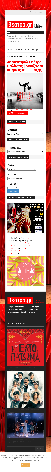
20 (15, 251)
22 (22, 251)
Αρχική (23, 36)
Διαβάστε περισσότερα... (18, 113)
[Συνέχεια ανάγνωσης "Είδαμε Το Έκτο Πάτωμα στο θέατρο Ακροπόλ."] (25, 347)
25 (8, 253)
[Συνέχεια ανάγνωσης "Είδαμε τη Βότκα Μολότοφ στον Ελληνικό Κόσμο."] (25, 389)
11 (8, 248)
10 (29, 246)
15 (22, 248)
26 (12, 253)
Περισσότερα (25, 469)
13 (15, 248)
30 (26, 253)
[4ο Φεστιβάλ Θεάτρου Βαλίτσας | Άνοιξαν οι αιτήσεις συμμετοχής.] (25, 91)
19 (12, 251)
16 (26, 248)
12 (12, 248)
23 (26, 251)
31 (29, 253)
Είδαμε (30, 36)
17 (29, 248)
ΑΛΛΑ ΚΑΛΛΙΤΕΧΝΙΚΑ (25, 110)
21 (19, 251)
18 (8, 251)
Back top (39, 449)
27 (15, 253)
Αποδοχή (25, 465)
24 (29, 251)
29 (22, 253)
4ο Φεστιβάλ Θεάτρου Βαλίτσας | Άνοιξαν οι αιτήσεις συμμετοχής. (25, 66)
